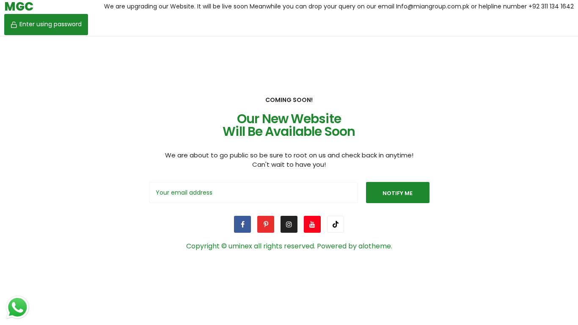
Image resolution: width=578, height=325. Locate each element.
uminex (240, 246)
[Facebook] (242, 224)
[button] (46, 24)
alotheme (374, 246)
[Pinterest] (265, 224)
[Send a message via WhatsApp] (17, 307)
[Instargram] (289, 224)
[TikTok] (335, 224)
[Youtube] (312, 224)
